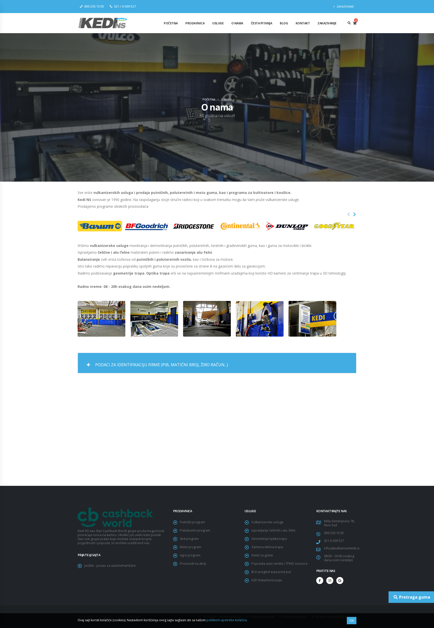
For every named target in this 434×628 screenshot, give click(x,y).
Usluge (218, 23)
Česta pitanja (261, 23)
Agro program (190, 555)
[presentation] (348, 214)
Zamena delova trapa (267, 547)
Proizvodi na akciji (193, 563)
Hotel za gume (262, 555)
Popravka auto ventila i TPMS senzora (279, 563)
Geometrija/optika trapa (269, 539)
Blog (284, 23)
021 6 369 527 (334, 541)
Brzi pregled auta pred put (271, 572)
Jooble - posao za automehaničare (110, 565)
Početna (171, 23)
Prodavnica (194, 23)
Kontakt (303, 23)
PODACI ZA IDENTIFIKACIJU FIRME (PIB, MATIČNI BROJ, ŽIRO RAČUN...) (161, 365)
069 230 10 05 (334, 533)
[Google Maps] (339, 580)
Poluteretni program (195, 530)
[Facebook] (319, 580)
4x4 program (189, 539)
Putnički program (192, 522)
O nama (237, 23)
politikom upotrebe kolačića (226, 620)
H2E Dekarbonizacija (266, 580)
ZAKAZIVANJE (345, 6)
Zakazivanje (327, 23)
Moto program (190, 547)
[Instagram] (329, 580)
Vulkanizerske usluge (267, 522)
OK (352, 620)
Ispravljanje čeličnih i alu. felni (273, 530)
